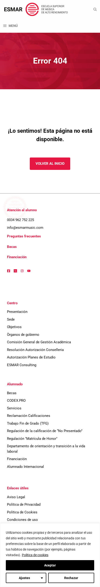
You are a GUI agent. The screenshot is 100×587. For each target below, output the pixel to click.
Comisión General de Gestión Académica (39, 342)
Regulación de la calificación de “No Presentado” (44, 431)
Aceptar (50, 565)
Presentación (17, 312)
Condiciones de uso (22, 520)
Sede (11, 319)
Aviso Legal (16, 497)
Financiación (17, 257)
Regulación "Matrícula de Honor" (32, 439)
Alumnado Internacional (25, 467)
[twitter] (15, 270)
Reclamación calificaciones (28, 416)
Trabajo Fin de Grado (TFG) (28, 423)
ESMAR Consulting (21, 365)
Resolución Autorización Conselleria (35, 350)
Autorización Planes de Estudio (31, 357)
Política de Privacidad (23, 504)
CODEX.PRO (16, 400)
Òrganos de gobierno (23, 335)
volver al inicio (50, 163)
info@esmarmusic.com (25, 227)
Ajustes (24, 578)
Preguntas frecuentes (24, 236)
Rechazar (71, 578)
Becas (12, 247)
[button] (95, 9)
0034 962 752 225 (20, 220)
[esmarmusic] (35, 9)
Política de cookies (35, 555)
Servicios (14, 408)
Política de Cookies (22, 512)
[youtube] (28, 270)
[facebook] (8, 270)
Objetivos (14, 327)
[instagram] (22, 270)
